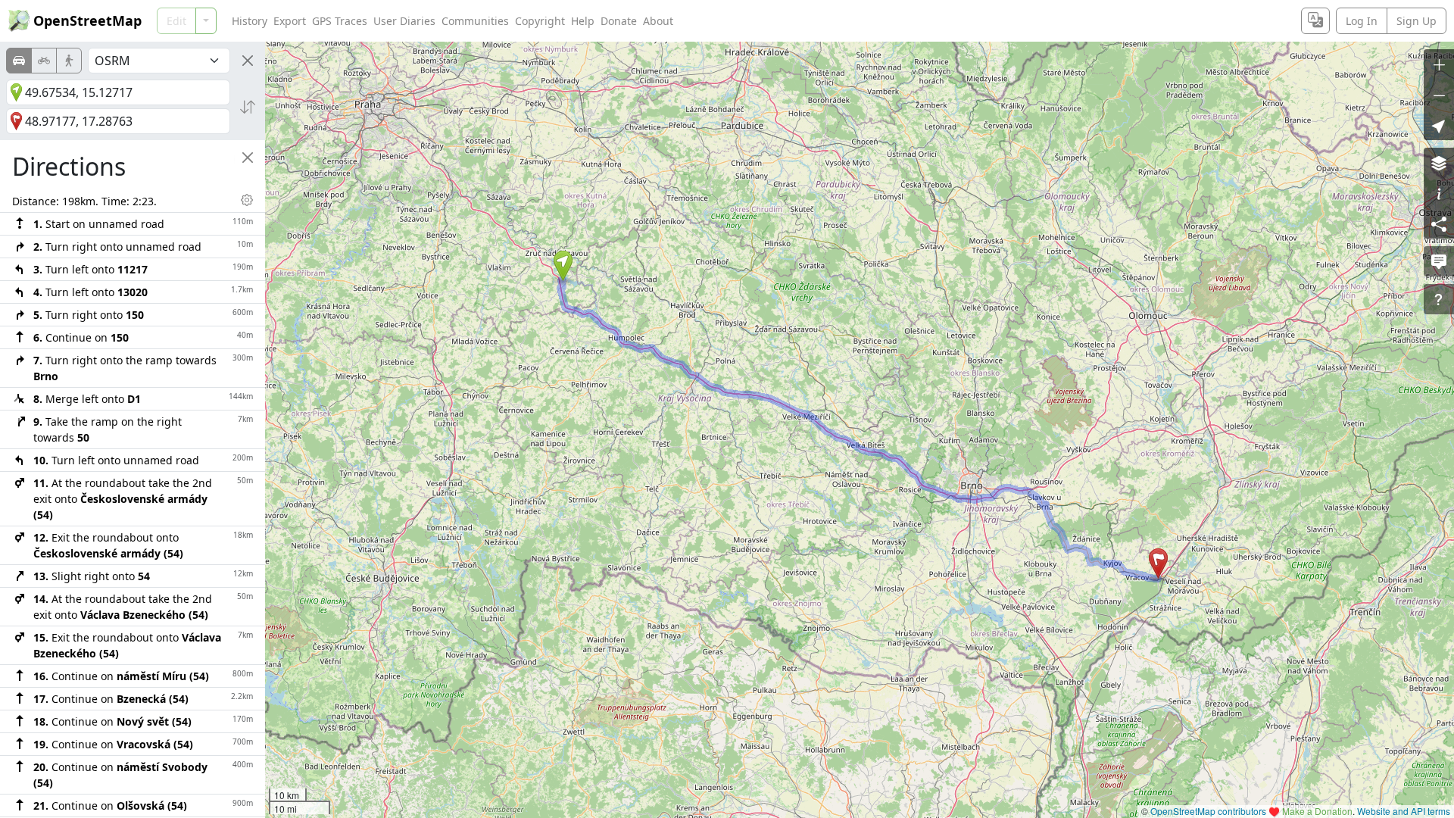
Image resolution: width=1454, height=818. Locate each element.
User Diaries (404, 21)
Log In (1362, 21)
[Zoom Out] (1439, 95)
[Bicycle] (44, 60)
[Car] (19, 60)
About (658, 21)
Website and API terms (1403, 810)
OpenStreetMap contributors (1208, 810)
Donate (619, 21)
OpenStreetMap (87, 20)
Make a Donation (1317, 810)
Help (582, 21)
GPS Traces (339, 21)
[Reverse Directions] (247, 106)
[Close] (247, 60)
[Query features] (1439, 299)
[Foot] (69, 60)
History (249, 21)
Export (289, 21)
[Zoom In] (1439, 64)
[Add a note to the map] (1439, 261)
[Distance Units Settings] (247, 200)
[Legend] (1439, 193)
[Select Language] (1315, 21)
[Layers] (1439, 163)
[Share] (1439, 223)
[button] (563, 266)
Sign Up (1416, 21)
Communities (475, 21)
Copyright (540, 21)
